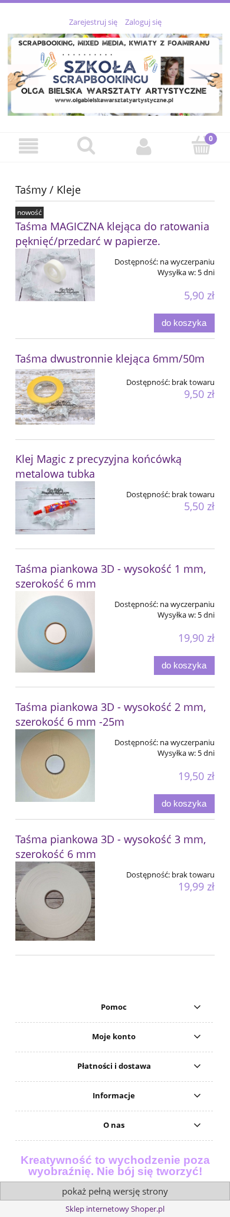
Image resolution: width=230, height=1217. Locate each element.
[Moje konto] (144, 147)
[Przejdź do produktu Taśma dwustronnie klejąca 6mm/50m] (55, 397)
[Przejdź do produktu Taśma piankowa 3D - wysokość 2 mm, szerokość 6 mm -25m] (55, 765)
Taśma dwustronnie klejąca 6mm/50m (110, 358)
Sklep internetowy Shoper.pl (115, 1208)
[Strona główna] (115, 72)
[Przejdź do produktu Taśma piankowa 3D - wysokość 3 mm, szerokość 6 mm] (55, 901)
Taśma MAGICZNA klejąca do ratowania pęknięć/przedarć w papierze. (112, 233)
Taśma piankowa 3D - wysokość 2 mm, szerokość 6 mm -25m (110, 714)
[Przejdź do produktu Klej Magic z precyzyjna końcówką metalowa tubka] (55, 507)
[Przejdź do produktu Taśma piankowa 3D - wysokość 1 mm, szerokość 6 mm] (55, 632)
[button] (29, 147)
